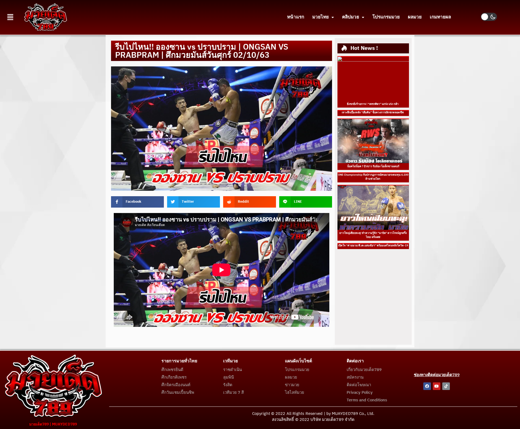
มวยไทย (320, 17)
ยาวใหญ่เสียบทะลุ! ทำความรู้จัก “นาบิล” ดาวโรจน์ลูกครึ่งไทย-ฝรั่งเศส (373, 235)
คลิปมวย (350, 17)
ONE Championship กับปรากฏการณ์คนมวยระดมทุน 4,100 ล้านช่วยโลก (373, 177)
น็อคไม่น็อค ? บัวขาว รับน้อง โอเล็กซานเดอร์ (373, 166)
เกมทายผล (440, 17)
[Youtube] (436, 386)
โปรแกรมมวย (386, 17)
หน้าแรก (295, 17)
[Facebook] (427, 386)
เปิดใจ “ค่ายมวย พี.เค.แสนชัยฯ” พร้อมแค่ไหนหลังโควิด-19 (373, 245)
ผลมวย (415, 17)
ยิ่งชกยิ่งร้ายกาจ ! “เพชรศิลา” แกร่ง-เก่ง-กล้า (373, 104)
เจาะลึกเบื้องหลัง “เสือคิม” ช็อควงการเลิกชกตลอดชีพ (373, 112)
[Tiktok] (446, 386)
